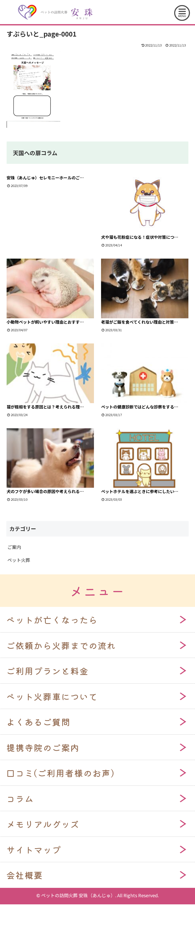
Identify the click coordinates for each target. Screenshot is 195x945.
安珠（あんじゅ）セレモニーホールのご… (45, 178)
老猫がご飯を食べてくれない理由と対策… (139, 322)
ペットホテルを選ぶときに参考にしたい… (139, 491)
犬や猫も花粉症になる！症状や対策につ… (139, 237)
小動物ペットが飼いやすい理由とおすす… (45, 322)
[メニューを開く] (182, 13)
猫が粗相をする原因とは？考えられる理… (45, 407)
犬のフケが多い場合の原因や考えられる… (45, 491)
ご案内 (14, 547)
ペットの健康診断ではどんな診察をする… (139, 407)
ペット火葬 (18, 560)
